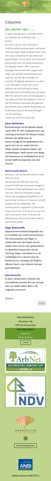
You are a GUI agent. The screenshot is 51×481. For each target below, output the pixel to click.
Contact (25, 342)
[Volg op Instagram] (25, 438)
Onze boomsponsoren (25, 445)
